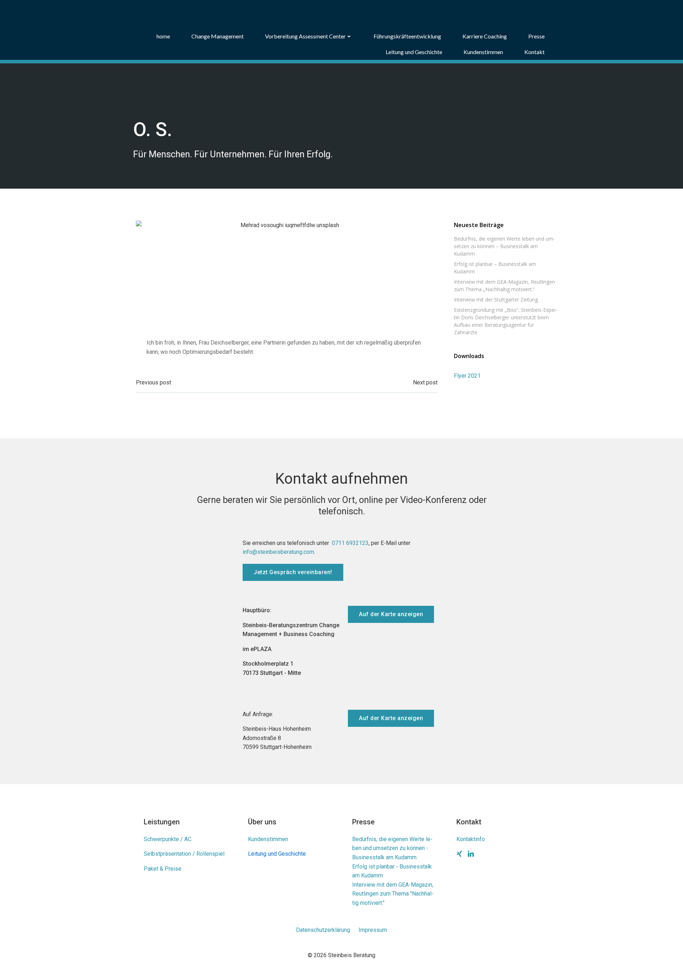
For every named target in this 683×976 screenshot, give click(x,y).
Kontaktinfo (470, 839)
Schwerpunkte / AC (167, 839)
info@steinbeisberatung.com (278, 552)
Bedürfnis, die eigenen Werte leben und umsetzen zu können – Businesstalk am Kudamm (504, 246)
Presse (536, 36)
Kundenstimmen (483, 51)
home (163, 36)
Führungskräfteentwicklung (407, 36)
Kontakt (534, 51)
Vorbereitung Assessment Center (305, 36)
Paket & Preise (162, 868)
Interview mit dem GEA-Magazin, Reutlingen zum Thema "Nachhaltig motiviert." (393, 893)
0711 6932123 (350, 543)
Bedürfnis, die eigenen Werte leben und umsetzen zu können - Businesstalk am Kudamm (392, 848)
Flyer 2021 (467, 375)
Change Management (217, 36)
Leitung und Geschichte (414, 51)
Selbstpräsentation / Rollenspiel (184, 853)
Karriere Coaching (484, 36)
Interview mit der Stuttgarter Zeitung (496, 299)
